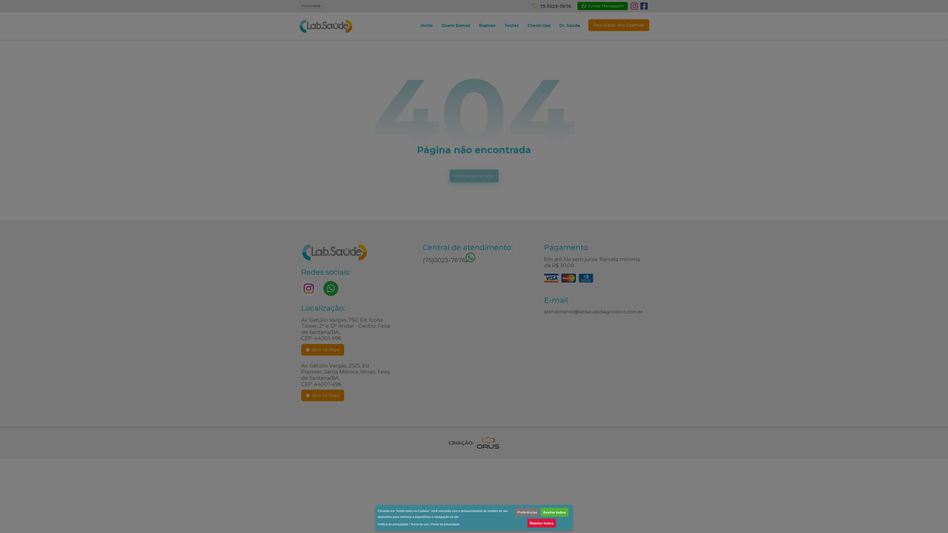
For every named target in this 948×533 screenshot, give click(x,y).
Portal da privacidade (445, 524)
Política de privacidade (393, 524)
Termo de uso (420, 524)
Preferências (527, 512)
